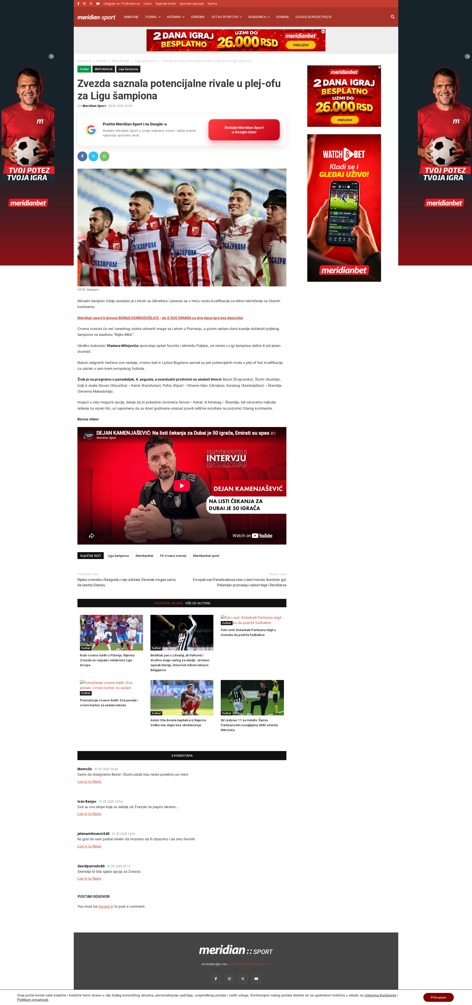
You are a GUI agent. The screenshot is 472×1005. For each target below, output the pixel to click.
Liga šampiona (128, 69)
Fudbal (151, 17)
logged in (105, 906)
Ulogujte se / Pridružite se (121, 3)
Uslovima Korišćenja (380, 995)
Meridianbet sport (206, 556)
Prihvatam (438, 997)
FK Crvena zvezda (173, 556)
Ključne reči (90, 556)
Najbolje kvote (166, 3)
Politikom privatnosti (32, 1000)
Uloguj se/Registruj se (313, 17)
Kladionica (257, 17)
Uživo (148, 3)
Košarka (174, 17)
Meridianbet (144, 556)
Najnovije (131, 17)
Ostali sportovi (224, 17)
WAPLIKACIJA (104, 69)
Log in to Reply (89, 781)
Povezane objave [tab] (168, 603)
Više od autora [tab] (197, 603)
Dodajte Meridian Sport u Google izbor (244, 129)
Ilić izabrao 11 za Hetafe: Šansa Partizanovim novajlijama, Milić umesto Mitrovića (249, 725)
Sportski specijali (192, 3)
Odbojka (198, 17)
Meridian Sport (94, 106)
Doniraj (282, 17)
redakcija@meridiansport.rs (250, 964)
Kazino (212, 3)
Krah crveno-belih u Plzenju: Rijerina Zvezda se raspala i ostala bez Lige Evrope (107, 660)
